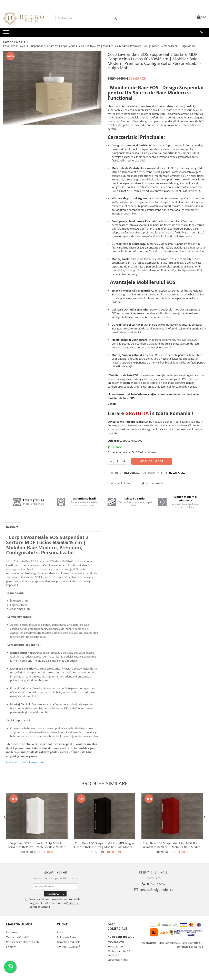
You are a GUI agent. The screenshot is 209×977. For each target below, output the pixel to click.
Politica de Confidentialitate (23, 942)
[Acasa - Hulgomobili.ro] (23, 18)
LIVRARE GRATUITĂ (68, 947)
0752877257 (156, 884)
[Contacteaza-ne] (202, 32)
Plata (60, 932)
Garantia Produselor (69, 942)
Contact (11, 947)
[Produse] (6, 33)
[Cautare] (115, 18)
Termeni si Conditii (17, 937)
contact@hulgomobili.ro (156, 889)
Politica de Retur (67, 937)
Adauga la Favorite (122, 483)
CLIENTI (62, 924)
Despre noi (12, 932)
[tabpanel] (52, 88)
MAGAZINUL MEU (19, 924)
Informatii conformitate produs (25, 762)
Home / (8, 42)
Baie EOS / (21, 42)
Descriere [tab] (12, 527)
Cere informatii (153, 483)
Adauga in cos (151, 461)
